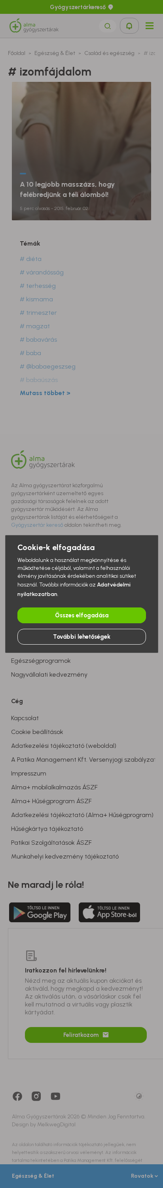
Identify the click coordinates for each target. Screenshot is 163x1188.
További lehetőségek (81, 636)
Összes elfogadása (81, 615)
